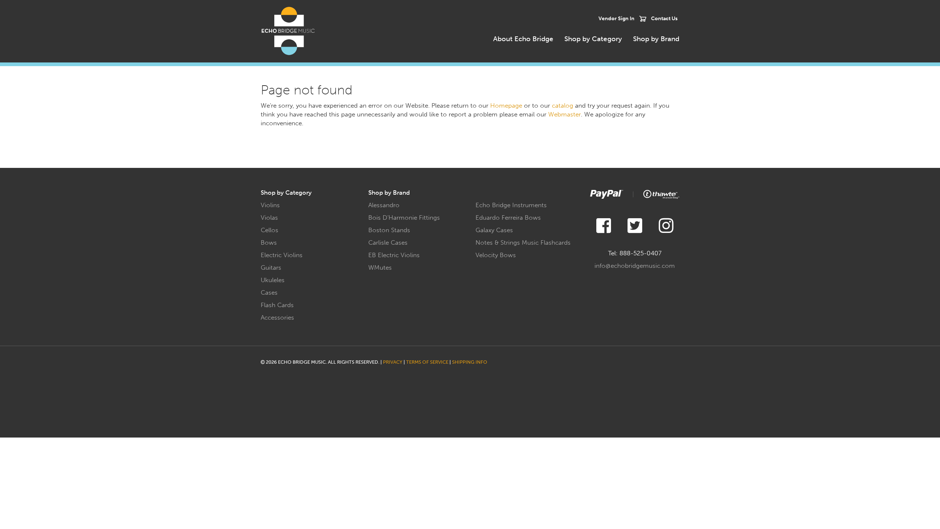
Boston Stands (389, 230)
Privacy (392, 362)
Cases (269, 292)
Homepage (506, 105)
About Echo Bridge (523, 39)
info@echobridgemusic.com (634, 265)
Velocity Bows (496, 255)
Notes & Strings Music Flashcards (523, 242)
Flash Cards (277, 305)
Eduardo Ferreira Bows (508, 217)
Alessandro (384, 205)
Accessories (277, 317)
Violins (270, 205)
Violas (269, 217)
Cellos (269, 230)
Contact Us (664, 18)
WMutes (380, 267)
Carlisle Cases (388, 242)
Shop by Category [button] (593, 39)
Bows (269, 242)
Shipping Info (469, 362)
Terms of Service (427, 362)
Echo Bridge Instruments (511, 205)
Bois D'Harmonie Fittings (404, 217)
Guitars (271, 267)
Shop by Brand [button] (656, 39)
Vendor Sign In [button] (616, 18)
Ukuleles (273, 280)
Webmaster (564, 114)
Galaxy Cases (494, 230)
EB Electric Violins (394, 255)
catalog (562, 105)
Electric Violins (282, 255)
